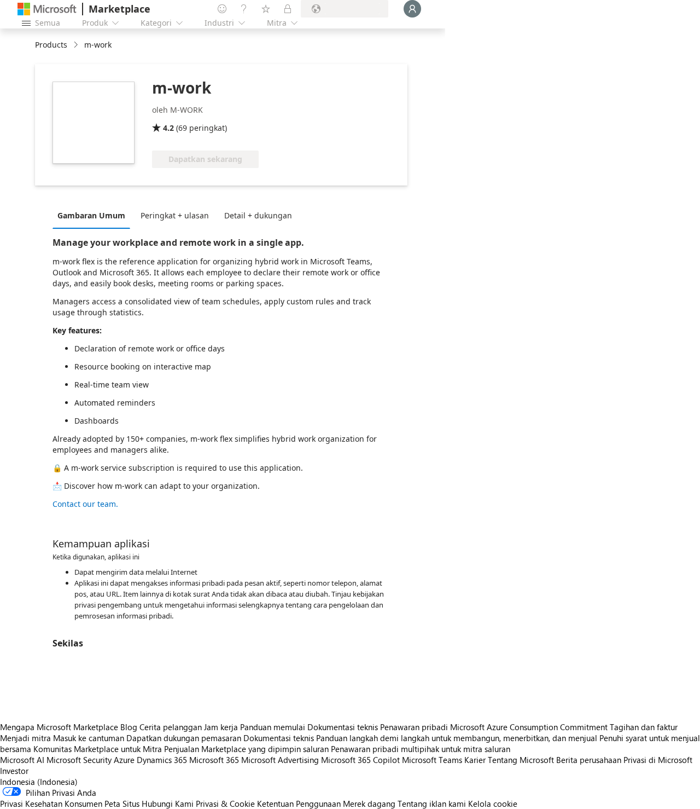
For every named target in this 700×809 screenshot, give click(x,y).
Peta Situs (121, 803)
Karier (475, 759)
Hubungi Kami (168, 803)
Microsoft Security (79, 759)
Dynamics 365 (162, 759)
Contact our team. (85, 504)
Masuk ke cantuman (88, 737)
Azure (124, 759)
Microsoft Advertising (280, 759)
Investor (14, 770)
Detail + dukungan (258, 215)
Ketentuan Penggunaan (299, 803)
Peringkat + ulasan (175, 215)
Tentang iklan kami (432, 803)
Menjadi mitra (25, 737)
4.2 (168, 128)
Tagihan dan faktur (644, 726)
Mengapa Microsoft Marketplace (59, 726)
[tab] (94, 215)
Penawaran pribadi (414, 726)
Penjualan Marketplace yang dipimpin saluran (246, 748)
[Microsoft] (47, 9)
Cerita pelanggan (170, 726)
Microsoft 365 (214, 759)
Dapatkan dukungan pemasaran (183, 737)
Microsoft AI (22, 759)
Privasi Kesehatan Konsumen (51, 803)
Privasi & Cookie (225, 803)
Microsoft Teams (432, 759)
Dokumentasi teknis (342, 726)
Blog (128, 726)
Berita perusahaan (588, 759)
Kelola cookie (492, 803)
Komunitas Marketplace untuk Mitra (97, 748)
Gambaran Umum (91, 215)
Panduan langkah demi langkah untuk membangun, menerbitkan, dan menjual (456, 737)
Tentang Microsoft (521, 759)
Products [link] (51, 44)
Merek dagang (369, 803)
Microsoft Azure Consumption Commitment (530, 726)
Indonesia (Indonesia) (39, 781)
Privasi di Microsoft (657, 759)
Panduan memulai (272, 726)
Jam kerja (221, 726)
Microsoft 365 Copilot (360, 759)
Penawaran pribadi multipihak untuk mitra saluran (420, 748)
